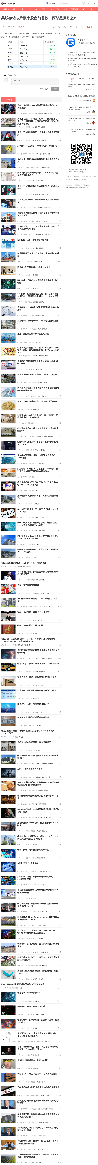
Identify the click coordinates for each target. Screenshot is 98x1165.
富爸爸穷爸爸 (40, 580)
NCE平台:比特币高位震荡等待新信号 (33, 717)
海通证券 (36, 288)
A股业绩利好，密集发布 (27, 863)
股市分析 (42, 607)
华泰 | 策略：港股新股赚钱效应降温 (33, 850)
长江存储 (39, 620)
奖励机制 (93, 176)
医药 (34, 844)
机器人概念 (42, 140)
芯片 (41, 154)
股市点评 (36, 194)
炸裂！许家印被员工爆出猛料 (30, 625)
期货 (58, 9)
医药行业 (35, 302)
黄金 (50, 9)
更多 (92, 9)
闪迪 (25, 645)
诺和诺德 (42, 167)
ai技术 (37, 154)
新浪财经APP (53, 3)
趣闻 (34, 620)
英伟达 (40, 127)
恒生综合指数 (40, 221)
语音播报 (53, 26)
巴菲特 (46, 790)
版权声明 (69, 180)
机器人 (38, 490)
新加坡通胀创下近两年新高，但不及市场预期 (37, 374)
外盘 (46, 234)
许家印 (35, 633)
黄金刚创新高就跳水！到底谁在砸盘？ (34, 1060)
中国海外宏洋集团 (41, 396)
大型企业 (44, 965)
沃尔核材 (39, 369)
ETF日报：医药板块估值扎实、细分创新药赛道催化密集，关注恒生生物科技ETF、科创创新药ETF (37, 296)
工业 (37, 167)
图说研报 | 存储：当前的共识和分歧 (33, 704)
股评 (37, 342)
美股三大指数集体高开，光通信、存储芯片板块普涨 (23, 563)
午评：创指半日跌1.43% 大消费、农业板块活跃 (38, 663)
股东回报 (41, 329)
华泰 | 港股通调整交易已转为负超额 (33, 334)
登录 (41, 89)
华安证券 (36, 938)
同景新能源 (42, 925)
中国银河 (42, 952)
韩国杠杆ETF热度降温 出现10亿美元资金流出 (37, 1074)
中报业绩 (41, 356)
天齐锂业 (44, 436)
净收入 (41, 938)
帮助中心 (85, 180)
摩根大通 (48, 167)
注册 (93, 3)
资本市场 (44, 658)
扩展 (37, 844)
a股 (34, 248)
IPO (40, 275)
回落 (43, 127)
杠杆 (43, 1082)
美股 (28, 9)
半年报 (38, 315)
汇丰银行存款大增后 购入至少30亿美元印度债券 (38, 1087)
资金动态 (36, 858)
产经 (34, 409)
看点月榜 (91, 79)
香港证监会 (39, 979)
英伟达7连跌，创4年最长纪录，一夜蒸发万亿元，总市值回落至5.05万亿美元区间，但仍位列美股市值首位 (38, 121)
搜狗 (37, 517)
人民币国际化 (40, 1095)
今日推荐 (71, 79)
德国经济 (42, 593)
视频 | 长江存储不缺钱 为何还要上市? (34, 612)
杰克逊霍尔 (47, 207)
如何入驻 (77, 176)
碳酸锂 (38, 750)
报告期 (42, 315)
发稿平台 (85, 176)
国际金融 (41, 113)
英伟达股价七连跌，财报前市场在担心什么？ (37, 677)
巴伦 (39, 912)
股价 (45, 329)
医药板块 (41, 302)
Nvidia (50, 817)
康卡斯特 (45, 1122)
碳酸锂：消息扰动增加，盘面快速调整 (34, 742)
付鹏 (37, 1055)
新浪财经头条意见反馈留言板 (78, 169)
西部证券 (36, 275)
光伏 (37, 1162)
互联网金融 (74, 9)
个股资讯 (38, 436)
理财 (43, 9)
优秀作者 (81, 79)
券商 (34, 979)
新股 (40, 858)
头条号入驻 (71, 35)
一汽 (34, 504)
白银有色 (42, 1014)
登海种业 (42, 672)
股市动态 (36, 140)
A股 (14, 9)
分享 (82, 26)
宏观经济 (6, 9)
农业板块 (42, 194)
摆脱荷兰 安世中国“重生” (28, 993)
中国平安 (47, 777)
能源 (65, 9)
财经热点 (43, 885)
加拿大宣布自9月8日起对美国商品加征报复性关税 (23, 984)
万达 (34, 396)
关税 (21, 988)
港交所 (21, 737)
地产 (43, 1149)
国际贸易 (36, 593)
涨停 (46, 194)
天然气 (48, 871)
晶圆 (34, 1001)
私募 (43, 517)
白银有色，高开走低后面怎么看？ (32, 1006)
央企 (40, 1162)
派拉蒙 (40, 1122)
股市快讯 (38, 763)
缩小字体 (58, 26)
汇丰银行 (47, 1095)
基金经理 (48, 607)
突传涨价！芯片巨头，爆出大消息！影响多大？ (38, 146)
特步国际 (36, 261)
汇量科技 (42, 450)
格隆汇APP (22, 27)
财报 (49, 234)
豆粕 (37, 409)
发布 (55, 89)
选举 (34, 698)
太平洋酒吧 (42, 804)
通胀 (42, 181)
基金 (36, 9)
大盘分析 (36, 952)
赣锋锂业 (50, 436)
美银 (43, 531)
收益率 (50, 113)
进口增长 (48, 593)
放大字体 (64, 26)
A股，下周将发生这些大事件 (29, 769)
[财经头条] (8, 3)
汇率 (37, 725)
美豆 (41, 409)
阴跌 (46, 952)
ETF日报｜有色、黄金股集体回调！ (33, 240)
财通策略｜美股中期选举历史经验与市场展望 (37, 690)
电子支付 (36, 450)
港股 (21, 9)
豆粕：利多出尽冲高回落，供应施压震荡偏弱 (37, 401)
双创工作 (36, 712)
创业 (34, 369)
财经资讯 (34, 127)
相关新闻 (8, 100)
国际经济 (41, 1109)
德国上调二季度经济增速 (28, 585)
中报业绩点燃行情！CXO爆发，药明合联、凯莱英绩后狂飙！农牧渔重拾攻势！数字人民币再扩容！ (38, 350)
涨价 (49, 154)
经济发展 (41, 382)
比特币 (41, 725)
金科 (37, 463)
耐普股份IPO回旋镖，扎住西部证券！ (33, 267)
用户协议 (77, 180)
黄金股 (38, 248)
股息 (40, 261)
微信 (76, 26)
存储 (40, 712)
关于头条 (69, 176)
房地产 (84, 9)
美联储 (38, 181)
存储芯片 (29, 566)
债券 (44, 1136)
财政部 (51, 1109)
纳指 (45, 113)
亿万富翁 (44, 912)
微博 (70, 26)
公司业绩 (42, 871)
